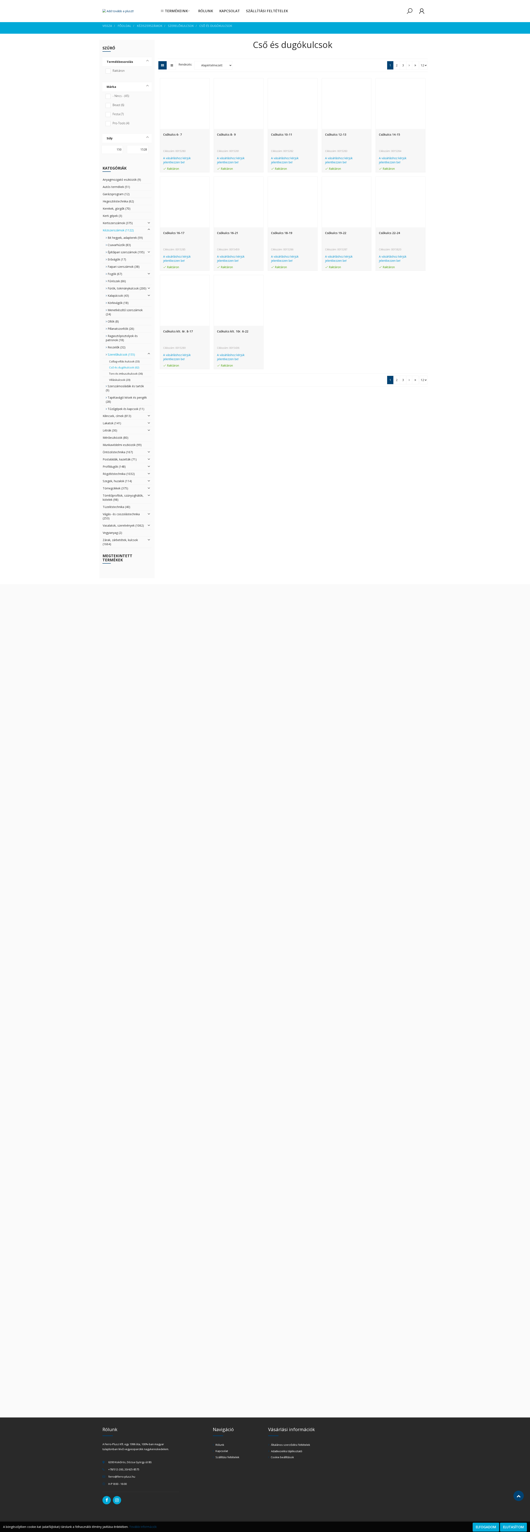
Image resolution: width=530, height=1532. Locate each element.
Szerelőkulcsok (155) (121, 354)
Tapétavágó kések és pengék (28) (126, 400)
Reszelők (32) (116, 347)
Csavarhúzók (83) (119, 245)
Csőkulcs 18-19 (281, 233)
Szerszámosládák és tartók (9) (125, 388)
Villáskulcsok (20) (119, 380)
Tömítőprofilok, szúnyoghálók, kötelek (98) (123, 498)
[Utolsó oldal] (415, 65)
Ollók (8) (113, 321)
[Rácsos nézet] (162, 65)
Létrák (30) (110, 430)
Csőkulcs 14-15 (389, 134)
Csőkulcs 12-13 (335, 134)
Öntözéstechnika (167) (118, 452)
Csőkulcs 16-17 (173, 233)
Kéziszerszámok (149, 26)
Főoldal (124, 26)
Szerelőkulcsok (181, 26)
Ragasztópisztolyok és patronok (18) (122, 338)
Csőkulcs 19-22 (335, 233)
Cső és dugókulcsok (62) (124, 367)
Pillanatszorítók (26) (120, 329)
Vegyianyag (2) (112, 533)
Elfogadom (486, 1527)
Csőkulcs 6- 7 (172, 134)
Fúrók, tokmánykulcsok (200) (126, 288)
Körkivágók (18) (118, 303)
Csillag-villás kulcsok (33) (124, 361)
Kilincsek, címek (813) (117, 416)
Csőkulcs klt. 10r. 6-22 (232, 331)
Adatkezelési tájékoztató (286, 1451)
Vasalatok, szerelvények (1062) (123, 525)
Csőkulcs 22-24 (389, 233)
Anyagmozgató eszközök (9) (122, 180)
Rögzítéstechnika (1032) (119, 474)
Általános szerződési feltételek (290, 1445)
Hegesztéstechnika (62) (118, 201)
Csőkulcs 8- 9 (226, 134)
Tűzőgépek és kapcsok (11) (125, 409)
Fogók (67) (114, 274)
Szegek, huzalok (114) (117, 481)
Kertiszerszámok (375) (118, 223)
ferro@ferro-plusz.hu (121, 1476)
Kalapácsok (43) (118, 296)
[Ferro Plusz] (118, 11)
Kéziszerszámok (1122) (118, 230)
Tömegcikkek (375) (115, 488)
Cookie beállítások (282, 1457)
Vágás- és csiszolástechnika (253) (121, 516)
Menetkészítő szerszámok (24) (124, 312)
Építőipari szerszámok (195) (126, 252)
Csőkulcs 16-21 (227, 233)
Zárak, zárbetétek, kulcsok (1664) (120, 542)
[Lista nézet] (172, 65)
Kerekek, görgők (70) (116, 208)
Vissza (107, 26)
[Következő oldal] (409, 65)
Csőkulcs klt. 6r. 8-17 (178, 331)
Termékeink (176, 10)
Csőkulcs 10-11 (281, 134)
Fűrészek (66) (116, 281)
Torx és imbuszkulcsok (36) (126, 373)
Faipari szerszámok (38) (123, 267)
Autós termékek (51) (116, 187)
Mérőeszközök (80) (115, 438)
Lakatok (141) (112, 423)
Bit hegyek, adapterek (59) (125, 238)
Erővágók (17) (116, 259)
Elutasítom (513, 1527)
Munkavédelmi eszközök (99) (122, 445)
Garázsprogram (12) (116, 194)
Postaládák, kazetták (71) (120, 459)
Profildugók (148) (114, 466)
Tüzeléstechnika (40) (116, 507)
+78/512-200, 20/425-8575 (123, 1469)
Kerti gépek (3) (112, 216)
